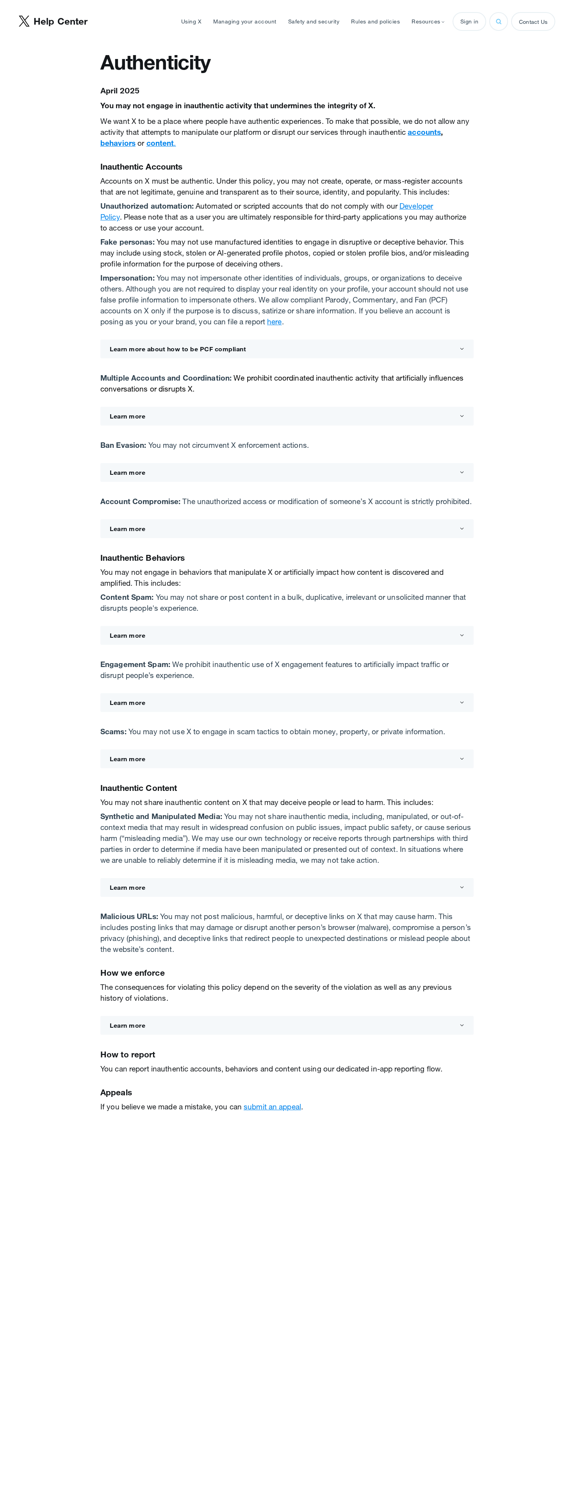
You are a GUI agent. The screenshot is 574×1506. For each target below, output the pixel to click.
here (274, 321)
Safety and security (314, 21)
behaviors (117, 143)
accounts (424, 132)
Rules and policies (375, 21)
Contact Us (533, 21)
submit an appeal (272, 1106)
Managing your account (244, 21)
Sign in (469, 21)
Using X (191, 21)
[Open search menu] (498, 21)
